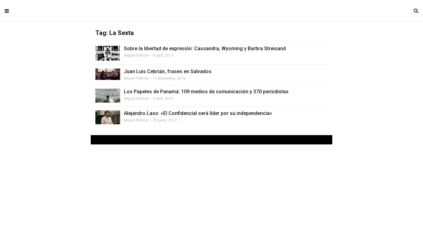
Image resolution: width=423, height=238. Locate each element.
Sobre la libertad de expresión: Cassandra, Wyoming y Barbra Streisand (205, 48)
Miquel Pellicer (136, 55)
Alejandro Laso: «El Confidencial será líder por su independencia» (198, 113)
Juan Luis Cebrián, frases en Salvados (168, 71)
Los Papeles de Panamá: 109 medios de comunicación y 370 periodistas (206, 92)
